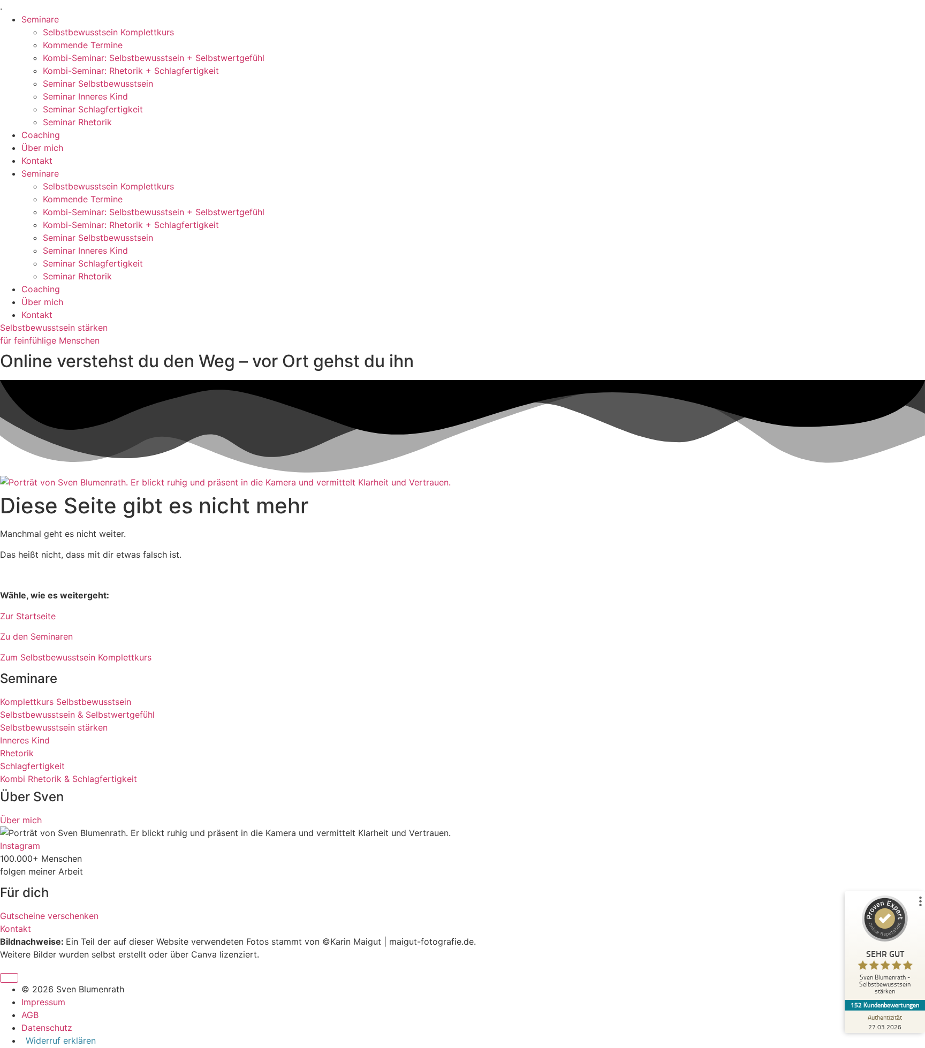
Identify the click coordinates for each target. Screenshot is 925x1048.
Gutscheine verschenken (49, 915)
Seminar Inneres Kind (85, 96)
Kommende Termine (83, 45)
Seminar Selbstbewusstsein (98, 83)
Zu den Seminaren (36, 636)
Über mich (42, 147)
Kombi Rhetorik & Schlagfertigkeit (68, 778)
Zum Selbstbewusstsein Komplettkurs (75, 657)
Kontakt (36, 160)
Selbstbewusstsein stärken (54, 327)
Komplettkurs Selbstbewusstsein (65, 701)
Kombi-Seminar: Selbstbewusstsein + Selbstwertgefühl (153, 57)
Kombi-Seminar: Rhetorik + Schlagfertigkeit (131, 70)
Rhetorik (17, 753)
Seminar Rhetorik (77, 122)
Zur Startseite (28, 616)
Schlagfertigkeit (32, 766)
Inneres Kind (25, 740)
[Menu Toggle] (9, 978)
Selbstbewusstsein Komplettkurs (108, 32)
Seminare (40, 19)
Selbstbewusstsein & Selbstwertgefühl (77, 714)
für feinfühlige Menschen (50, 340)
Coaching (40, 135)
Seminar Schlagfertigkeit (93, 109)
